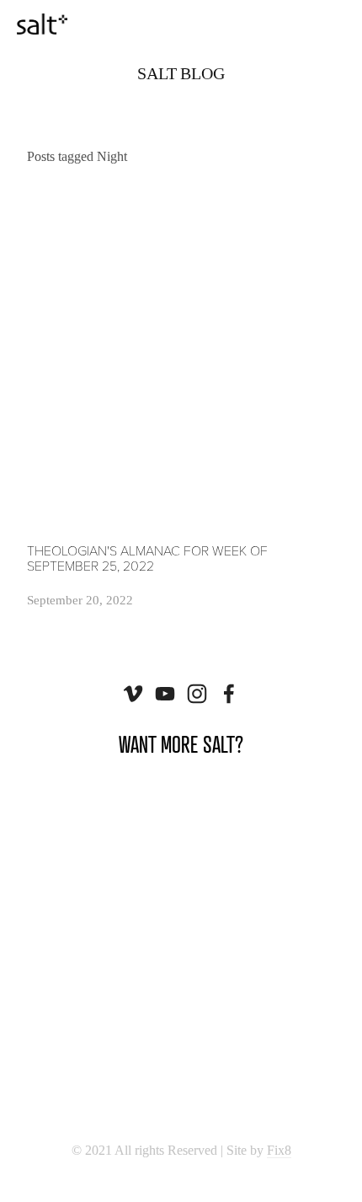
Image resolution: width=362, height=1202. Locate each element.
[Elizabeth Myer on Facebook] (229, 694)
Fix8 (279, 1150)
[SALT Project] (133, 694)
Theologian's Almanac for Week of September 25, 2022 (147, 557)
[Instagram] (197, 694)
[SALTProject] (165, 694)
